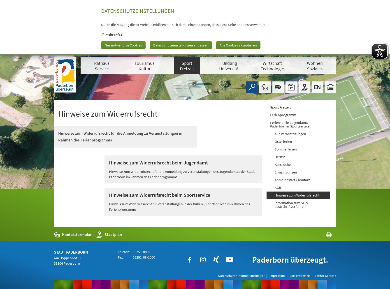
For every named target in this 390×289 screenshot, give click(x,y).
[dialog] (195, 27)
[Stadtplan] (304, 87)
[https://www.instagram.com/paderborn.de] (203, 259)
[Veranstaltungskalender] (291, 87)
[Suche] (252, 87)
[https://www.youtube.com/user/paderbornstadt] (229, 259)
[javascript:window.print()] (325, 236)
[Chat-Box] (278, 87)
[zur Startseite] (65, 74)
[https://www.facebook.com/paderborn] (189, 259)
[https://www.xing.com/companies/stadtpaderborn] (216, 259)
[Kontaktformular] (265, 87)
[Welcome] (317, 87)
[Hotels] (330, 87)
